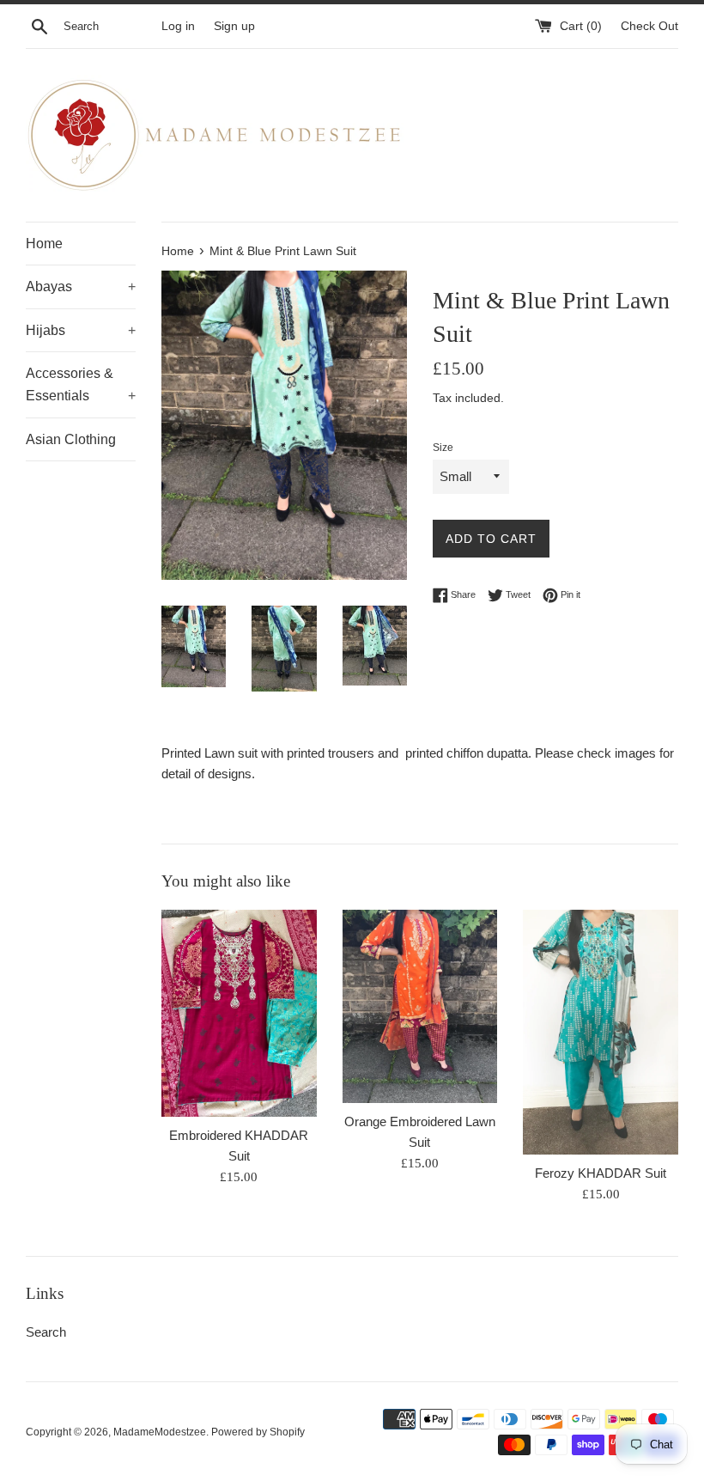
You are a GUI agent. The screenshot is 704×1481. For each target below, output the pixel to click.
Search (46, 1332)
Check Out (649, 26)
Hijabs (81, 330)
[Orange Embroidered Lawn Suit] (420, 1006)
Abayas (81, 286)
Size (443, 448)
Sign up (234, 26)
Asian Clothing (71, 439)
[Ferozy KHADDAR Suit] (600, 1032)
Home (44, 243)
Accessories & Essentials (81, 384)
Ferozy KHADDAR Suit (600, 1173)
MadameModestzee (159, 1432)
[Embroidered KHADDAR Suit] (239, 1013)
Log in (178, 26)
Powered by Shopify (258, 1432)
